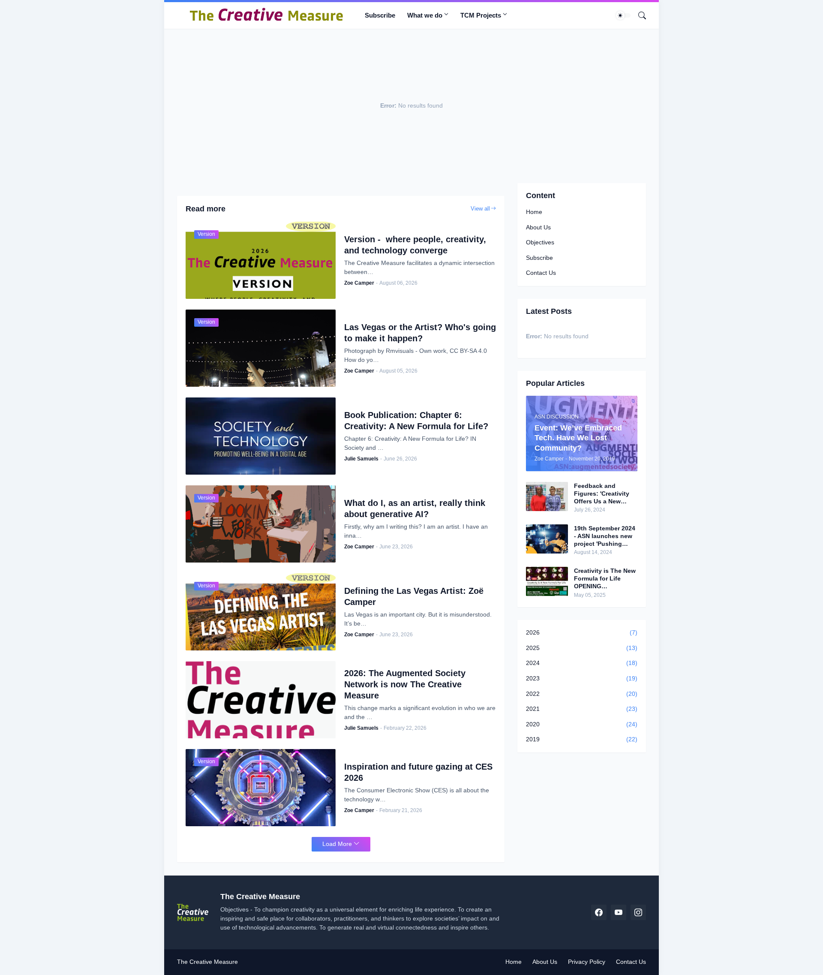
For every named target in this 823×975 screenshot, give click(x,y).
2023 (581, 678)
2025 (581, 647)
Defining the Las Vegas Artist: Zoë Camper (414, 596)
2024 (581, 662)
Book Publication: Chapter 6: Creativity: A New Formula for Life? (416, 420)
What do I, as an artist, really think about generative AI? (414, 508)
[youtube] (618, 912)
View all (480, 208)
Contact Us (541, 272)
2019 (581, 739)
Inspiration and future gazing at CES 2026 (418, 772)
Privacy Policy (586, 961)
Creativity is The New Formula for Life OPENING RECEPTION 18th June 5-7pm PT (605, 578)
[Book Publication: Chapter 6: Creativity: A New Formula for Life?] (261, 436)
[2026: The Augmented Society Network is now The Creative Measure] (261, 699)
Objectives (540, 242)
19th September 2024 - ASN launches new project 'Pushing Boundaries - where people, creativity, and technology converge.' (604, 536)
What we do (424, 15)
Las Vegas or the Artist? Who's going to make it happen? (420, 332)
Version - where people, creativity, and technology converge (415, 245)
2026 (581, 632)
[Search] (638, 15)
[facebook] (599, 912)
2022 (581, 693)
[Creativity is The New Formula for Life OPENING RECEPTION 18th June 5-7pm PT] (547, 581)
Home (534, 211)
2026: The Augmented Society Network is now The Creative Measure (405, 684)
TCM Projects (480, 15)
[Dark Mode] (623, 15)
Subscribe (380, 15)
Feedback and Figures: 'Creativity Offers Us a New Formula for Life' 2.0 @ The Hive (603, 494)
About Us (538, 227)
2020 (581, 724)
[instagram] (638, 912)
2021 (581, 708)
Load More (337, 843)
